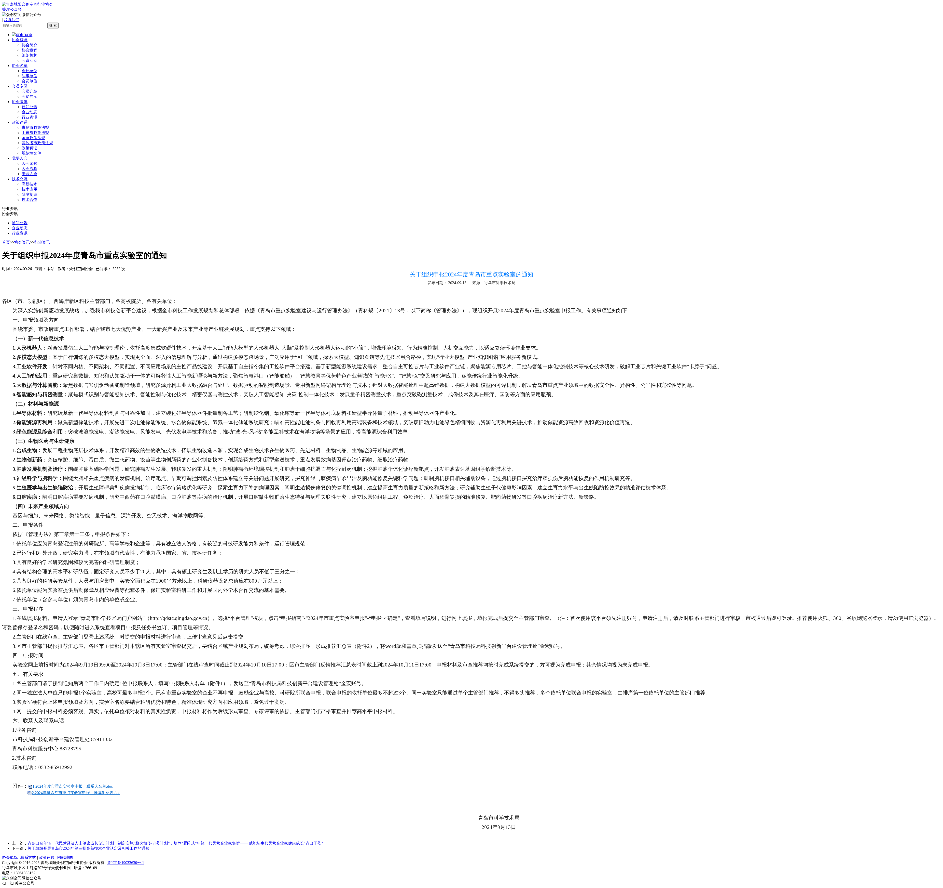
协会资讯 (20, 102)
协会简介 (29, 45)
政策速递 (20, 122)
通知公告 (29, 107)
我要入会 (20, 158)
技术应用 (29, 189)
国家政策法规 (33, 138)
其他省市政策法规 (37, 143)
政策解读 (29, 148)
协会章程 (29, 50)
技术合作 (29, 199)
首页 (28, 35)
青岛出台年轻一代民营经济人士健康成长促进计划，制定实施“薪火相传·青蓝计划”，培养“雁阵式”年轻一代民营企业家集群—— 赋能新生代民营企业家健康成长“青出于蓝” (175, 843)
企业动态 (29, 112)
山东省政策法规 (35, 133)
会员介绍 (29, 91)
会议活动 (29, 60)
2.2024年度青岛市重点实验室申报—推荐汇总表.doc (76, 793)
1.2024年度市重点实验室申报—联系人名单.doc (72, 786)
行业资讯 (29, 117)
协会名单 (20, 66)
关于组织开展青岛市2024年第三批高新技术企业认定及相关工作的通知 (88, 848)
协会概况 (20, 40)
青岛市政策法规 (35, 127)
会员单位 (29, 81)
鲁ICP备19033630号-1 (125, 863)
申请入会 (29, 174)
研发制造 (29, 194)
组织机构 (29, 55)
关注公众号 (12, 9)
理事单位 (29, 76)
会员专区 (20, 86)
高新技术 (29, 184)
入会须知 (29, 163)
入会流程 (29, 169)
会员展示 (29, 96)
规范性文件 (31, 153)
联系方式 (28, 857)
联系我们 (11, 20)
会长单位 (29, 71)
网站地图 (65, 857)
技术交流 (20, 179)
